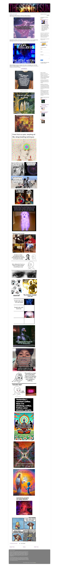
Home (24, 546)
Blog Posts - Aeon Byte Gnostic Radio (45, 105)
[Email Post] (19, 543)
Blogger (35, 562)
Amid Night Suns (44, 99)
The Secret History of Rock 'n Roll (44, 19)
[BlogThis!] (22, 543)
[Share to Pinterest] (24, 543)
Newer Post (12, 546)
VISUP (42, 119)
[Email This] (21, 543)
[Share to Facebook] (23, 543)
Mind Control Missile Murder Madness (44, 112)
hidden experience (44, 106)
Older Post (36, 546)
